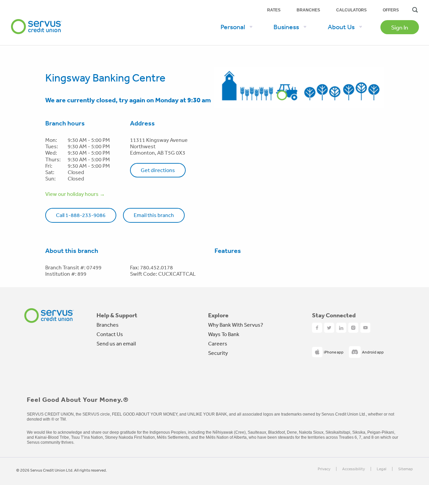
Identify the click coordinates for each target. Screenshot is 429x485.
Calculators (351, 10)
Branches (308, 10)
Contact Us (110, 334)
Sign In (399, 27)
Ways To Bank (223, 334)
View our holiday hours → (75, 194)
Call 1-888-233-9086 (81, 215)
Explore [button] (218, 315)
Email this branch (154, 215)
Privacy (324, 469)
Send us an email (116, 343)
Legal (381, 469)
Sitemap (405, 469)
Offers (391, 10)
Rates (274, 10)
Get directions (158, 170)
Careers (217, 343)
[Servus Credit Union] (49, 315)
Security (218, 353)
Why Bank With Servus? (235, 325)
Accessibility (353, 469)
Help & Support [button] (117, 315)
